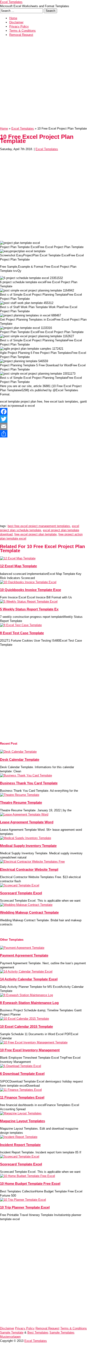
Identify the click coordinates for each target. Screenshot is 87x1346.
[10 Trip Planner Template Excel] (23, 1199)
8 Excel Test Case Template (22, 633)
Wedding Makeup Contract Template (29, 912)
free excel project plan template (35, 534)
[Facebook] (43, 411)
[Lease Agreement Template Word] (24, 814)
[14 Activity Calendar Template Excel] (26, 971)
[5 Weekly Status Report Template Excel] (29, 601)
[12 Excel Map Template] (17, 558)
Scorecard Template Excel (21, 893)
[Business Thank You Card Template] (26, 775)
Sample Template (11, 1332)
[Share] (43, 433)
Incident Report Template (20, 1145)
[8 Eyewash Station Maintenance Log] (26, 995)
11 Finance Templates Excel (22, 1097)
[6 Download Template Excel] (20, 1066)
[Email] (43, 426)
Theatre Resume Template (21, 802)
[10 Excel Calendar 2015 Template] (24, 1018)
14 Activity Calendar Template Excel (29, 979)
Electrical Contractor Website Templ (29, 869)
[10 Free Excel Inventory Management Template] (34, 1042)
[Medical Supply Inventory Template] (25, 838)
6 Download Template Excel (22, 1074)
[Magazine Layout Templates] (21, 1113)
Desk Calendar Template (19, 759)
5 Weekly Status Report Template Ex (29, 609)
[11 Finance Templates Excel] (21, 1089)
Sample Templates (61, 1332)
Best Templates (37, 1332)
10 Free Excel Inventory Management (30, 1050)
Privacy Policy (19, 26)
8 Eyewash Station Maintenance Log (29, 1003)
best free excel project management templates (39, 526)
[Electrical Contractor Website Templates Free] (32, 861)
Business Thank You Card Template (29, 783)
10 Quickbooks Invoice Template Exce (30, 590)
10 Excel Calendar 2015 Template (26, 1026)
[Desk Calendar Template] (18, 751)
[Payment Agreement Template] (22, 947)
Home (13, 18)
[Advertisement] (43, 83)
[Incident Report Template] (18, 1137)
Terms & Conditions (22, 30)
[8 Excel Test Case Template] (21, 625)
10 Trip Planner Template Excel (25, 1207)
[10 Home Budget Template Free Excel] (27, 1176)
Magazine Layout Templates (22, 1121)
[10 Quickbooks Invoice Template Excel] (28, 582)
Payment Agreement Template (24, 955)
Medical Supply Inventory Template (28, 846)
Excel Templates (11, 2)
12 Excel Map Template (18, 566)
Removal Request (21, 34)
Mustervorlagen (10, 1336)
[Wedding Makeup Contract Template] (26, 904)
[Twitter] (43, 419)
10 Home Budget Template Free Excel (30, 1183)
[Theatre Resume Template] (19, 795)
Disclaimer (16, 22)
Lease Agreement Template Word (26, 822)
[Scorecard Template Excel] (19, 885)
